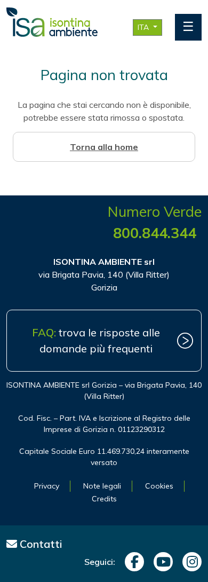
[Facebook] (131, 561)
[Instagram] (189, 561)
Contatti (39, 543)
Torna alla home (104, 146)
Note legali (102, 486)
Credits (104, 499)
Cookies (159, 486)
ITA (144, 27)
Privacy (46, 486)
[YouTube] (160, 561)
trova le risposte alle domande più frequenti (96, 340)
